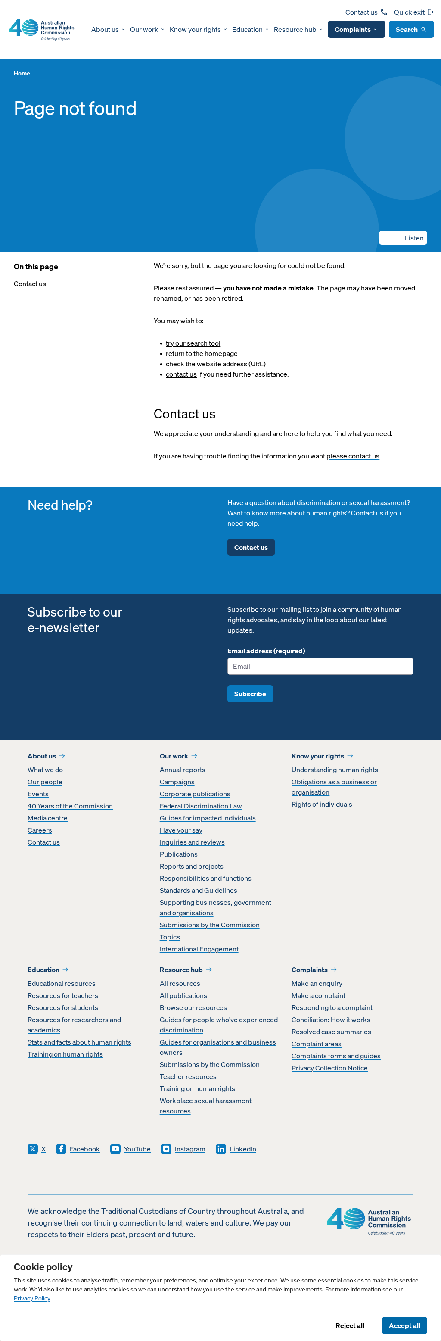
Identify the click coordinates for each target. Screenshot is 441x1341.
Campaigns (177, 782)
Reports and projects (192, 866)
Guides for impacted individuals (208, 818)
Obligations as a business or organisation (334, 787)
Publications (179, 854)
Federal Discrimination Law (201, 806)
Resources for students (63, 1007)
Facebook (85, 1149)
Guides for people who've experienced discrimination (219, 1024)
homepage (221, 353)
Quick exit (409, 12)
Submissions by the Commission (210, 925)
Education (247, 29)
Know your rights (195, 29)
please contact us (352, 456)
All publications (183, 995)
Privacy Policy (32, 1298)
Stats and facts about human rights (79, 1042)
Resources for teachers (63, 995)
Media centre (48, 818)
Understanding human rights (335, 769)
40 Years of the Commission (70, 806)
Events (38, 794)
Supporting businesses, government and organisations (215, 907)
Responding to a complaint (332, 1007)
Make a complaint (318, 995)
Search (407, 29)
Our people (45, 782)
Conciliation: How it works (331, 1019)
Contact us (361, 12)
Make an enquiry (317, 983)
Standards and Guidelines (198, 890)
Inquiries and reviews (192, 842)
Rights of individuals (322, 804)
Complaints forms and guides (336, 1056)
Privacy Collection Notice (330, 1068)
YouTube (137, 1149)
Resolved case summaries (331, 1031)
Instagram (190, 1149)
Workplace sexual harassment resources (206, 1105)
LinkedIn (243, 1149)
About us (105, 29)
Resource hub (295, 29)
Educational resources (62, 983)
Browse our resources (193, 1007)
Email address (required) (266, 651)
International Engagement (199, 949)
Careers (40, 830)
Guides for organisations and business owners (218, 1047)
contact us (181, 374)
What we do (45, 769)
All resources (180, 983)
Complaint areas (317, 1043)
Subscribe (250, 693)
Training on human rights (65, 1054)
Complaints (353, 29)
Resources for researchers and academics (74, 1024)
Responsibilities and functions (206, 878)
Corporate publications (195, 794)
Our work (144, 29)
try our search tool (193, 343)
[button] (403, 238)
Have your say (181, 830)
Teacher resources (188, 1076)
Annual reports (182, 769)
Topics (170, 937)
